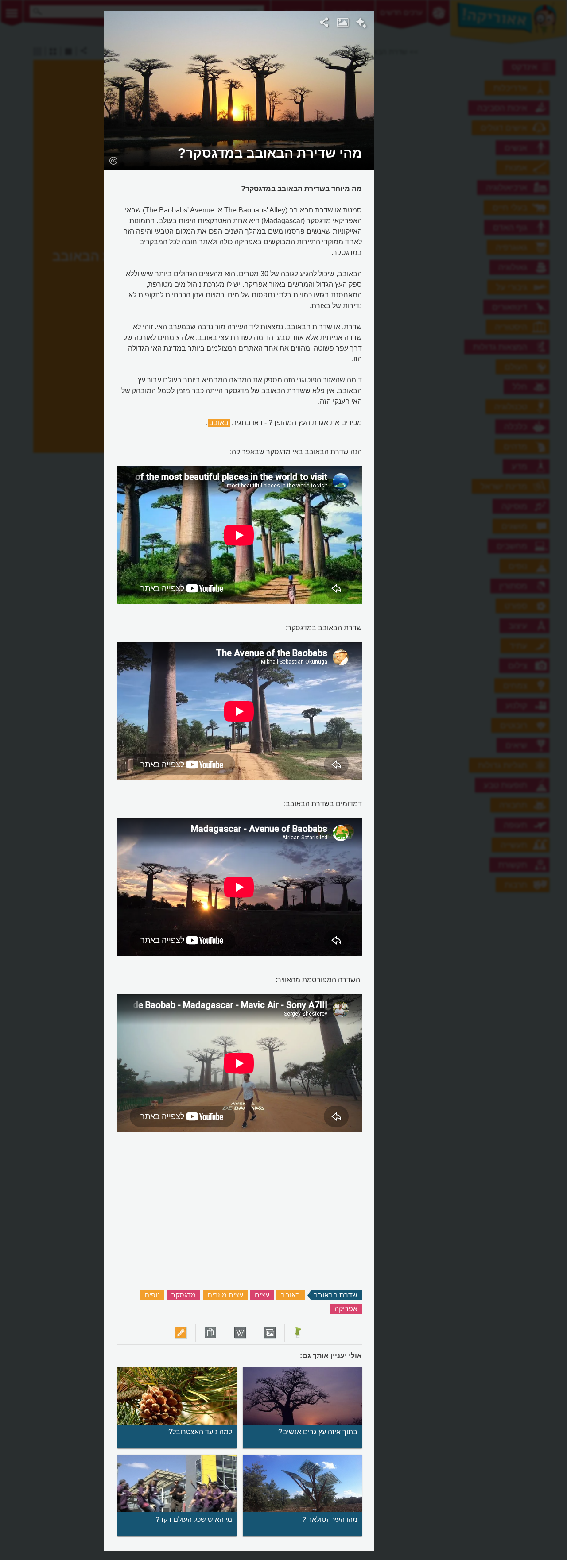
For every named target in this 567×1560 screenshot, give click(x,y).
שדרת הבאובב (335, 1295)
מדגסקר (183, 1295)
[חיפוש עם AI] (361, 24)
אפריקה (345, 1309)
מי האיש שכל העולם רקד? (193, 1519)
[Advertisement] (483, 144)
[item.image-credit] (113, 160)
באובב (219, 422)
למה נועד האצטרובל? (200, 1432)
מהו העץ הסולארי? (329, 1519)
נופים (152, 1295)
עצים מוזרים (225, 1295)
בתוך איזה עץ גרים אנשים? (317, 1432)
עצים (262, 1295)
